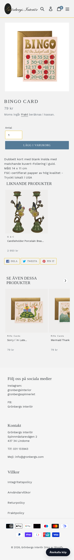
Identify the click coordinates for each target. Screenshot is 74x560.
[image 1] (27, 211)
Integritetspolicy (20, 482)
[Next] (65, 280)
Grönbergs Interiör (32, 547)
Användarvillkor (19, 492)
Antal (8, 127)
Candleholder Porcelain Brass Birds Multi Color (25, 241)
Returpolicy (16, 502)
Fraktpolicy (16, 513)
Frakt (24, 114)
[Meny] (67, 9)
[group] (26, 223)
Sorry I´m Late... (17, 340)
